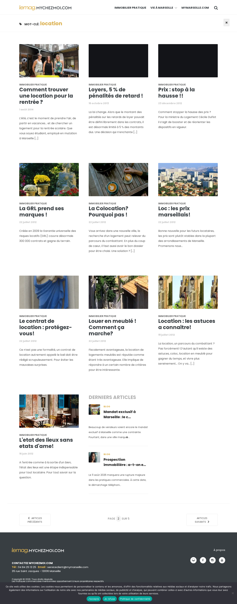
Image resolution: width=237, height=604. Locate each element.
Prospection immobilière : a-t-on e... (125, 462)
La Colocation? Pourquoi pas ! (108, 211)
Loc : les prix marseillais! (174, 211)
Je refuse (109, 598)
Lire (51, 63)
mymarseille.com (195, 8)
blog (107, 406)
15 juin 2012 (26, 453)
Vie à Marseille (161, 8)
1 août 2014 (26, 109)
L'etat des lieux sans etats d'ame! (46, 443)
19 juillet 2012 (166, 335)
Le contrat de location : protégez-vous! (45, 327)
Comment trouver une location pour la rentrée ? (46, 96)
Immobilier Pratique (130, 8)
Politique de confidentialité (135, 598)
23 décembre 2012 (170, 103)
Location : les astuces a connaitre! (186, 324)
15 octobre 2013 (99, 103)
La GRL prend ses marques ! (41, 211)
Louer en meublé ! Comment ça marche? (112, 327)
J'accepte (93, 598)
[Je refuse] (232, 593)
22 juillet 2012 (28, 222)
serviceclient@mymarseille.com (67, 567)
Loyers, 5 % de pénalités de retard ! (116, 92)
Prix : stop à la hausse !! (176, 92)
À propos (219, 550)
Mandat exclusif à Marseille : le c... (120, 414)
